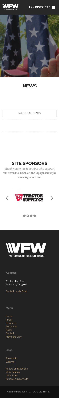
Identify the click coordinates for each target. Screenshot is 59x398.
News (9, 330)
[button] (7, 198)
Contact (10, 333)
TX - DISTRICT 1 (39, 7)
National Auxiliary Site (17, 379)
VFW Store (11, 375)
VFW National (13, 372)
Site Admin (11, 358)
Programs (11, 323)
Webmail (10, 362)
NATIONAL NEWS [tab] (29, 113)
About (9, 319)
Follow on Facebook (17, 368)
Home (9, 316)
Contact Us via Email (16, 291)
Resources (11, 326)
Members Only (14, 336)
